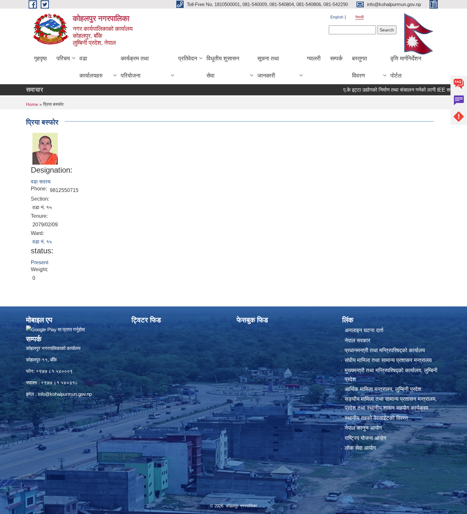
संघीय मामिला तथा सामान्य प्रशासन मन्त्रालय (388, 360)
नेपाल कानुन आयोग (363, 428)
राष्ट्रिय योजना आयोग (365, 438)
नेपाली (359, 17)
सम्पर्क (336, 58)
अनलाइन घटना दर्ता (364, 330)
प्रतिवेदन (187, 58)
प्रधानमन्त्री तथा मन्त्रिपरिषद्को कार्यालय (385, 350)
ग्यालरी (314, 58)
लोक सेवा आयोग (360, 448)
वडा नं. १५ (42, 241)
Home (32, 104)
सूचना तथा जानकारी (268, 67)
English (336, 17)
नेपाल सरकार (357, 341)
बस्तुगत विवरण (359, 67)
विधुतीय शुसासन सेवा (222, 67)
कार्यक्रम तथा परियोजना (135, 67)
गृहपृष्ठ (40, 58)
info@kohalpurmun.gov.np (65, 394)
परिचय (63, 58)
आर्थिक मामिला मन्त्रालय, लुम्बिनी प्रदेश (383, 389)
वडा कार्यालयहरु (91, 67)
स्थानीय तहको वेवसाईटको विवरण (376, 418)
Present (39, 262)
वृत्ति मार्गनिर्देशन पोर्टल (405, 67)
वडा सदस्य (41, 181)
